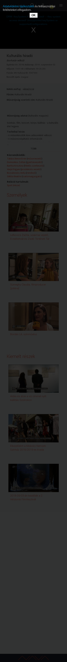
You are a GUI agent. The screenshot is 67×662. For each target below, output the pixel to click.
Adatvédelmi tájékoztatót (19, 6)
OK (33, 15)
